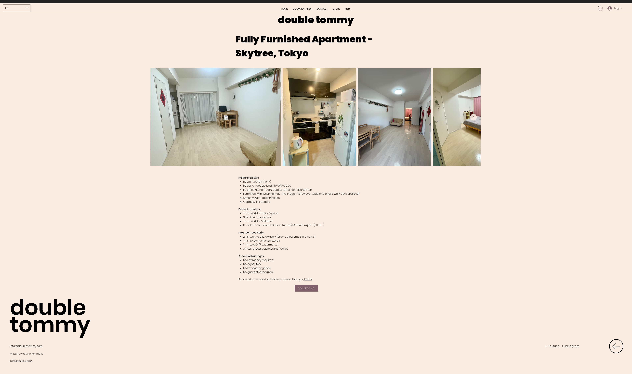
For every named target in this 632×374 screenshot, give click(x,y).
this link (307, 279)
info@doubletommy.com (26, 346)
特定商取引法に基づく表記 (21, 361)
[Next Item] (473, 117)
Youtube (553, 346)
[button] (600, 8)
